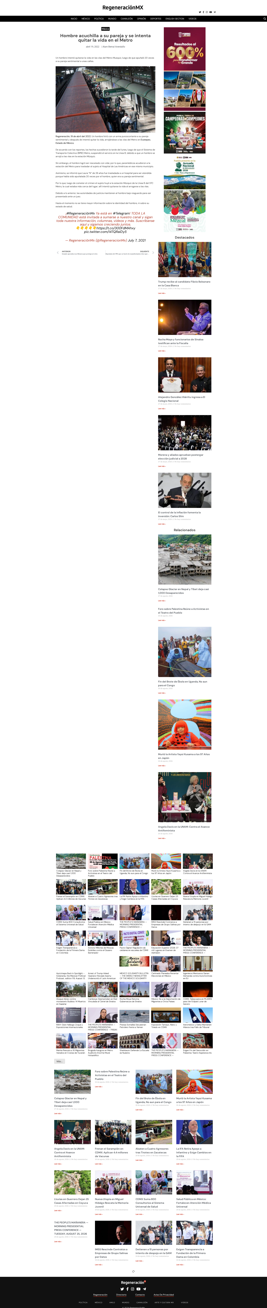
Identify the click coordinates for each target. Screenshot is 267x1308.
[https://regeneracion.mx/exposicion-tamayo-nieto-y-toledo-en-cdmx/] (165, 1017)
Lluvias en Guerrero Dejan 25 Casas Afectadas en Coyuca (164, 897)
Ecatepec (145, 139)
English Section (175, 18)
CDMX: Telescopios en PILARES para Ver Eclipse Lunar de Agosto (197, 1001)
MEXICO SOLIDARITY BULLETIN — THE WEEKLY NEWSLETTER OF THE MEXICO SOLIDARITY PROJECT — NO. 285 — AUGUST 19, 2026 (134, 975)
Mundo (112, 18)
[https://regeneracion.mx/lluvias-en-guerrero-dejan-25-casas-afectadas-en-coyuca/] (165, 889)
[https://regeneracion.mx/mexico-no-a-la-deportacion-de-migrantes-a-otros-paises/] (165, 992)
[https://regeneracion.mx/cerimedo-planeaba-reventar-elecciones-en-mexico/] (165, 966)
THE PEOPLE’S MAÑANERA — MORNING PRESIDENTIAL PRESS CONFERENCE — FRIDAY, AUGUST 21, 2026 (102, 1027)
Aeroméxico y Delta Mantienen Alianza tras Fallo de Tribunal (197, 1026)
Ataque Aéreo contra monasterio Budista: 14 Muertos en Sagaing (71, 1001)
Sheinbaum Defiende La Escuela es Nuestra (134, 1051)
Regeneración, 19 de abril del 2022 (73, 136)
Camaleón (127, 18)
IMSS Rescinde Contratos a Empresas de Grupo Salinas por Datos (166, 924)
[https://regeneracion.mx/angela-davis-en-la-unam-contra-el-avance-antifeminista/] (197, 864)
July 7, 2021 (137, 240)
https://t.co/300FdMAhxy (116, 228)
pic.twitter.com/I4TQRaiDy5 (105, 232)
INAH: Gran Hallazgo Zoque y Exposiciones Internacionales (69, 1026)
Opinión (141, 18)
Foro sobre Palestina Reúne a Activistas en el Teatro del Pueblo (101, 873)
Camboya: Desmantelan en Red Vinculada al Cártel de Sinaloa (102, 1000)
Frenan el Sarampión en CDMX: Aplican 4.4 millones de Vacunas (71, 897)
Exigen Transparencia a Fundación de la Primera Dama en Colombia (70, 950)
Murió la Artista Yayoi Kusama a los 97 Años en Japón (165, 872)
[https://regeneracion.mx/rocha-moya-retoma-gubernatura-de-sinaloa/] (133, 992)
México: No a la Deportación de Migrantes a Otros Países (165, 1000)
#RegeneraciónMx (80, 213)
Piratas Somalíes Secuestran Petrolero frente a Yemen (133, 1026)
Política (99, 18)
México (86, 18)
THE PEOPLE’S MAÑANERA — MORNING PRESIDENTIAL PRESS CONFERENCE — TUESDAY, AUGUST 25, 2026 (133, 924)
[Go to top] (261, 1302)
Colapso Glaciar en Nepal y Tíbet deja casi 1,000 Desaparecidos (68, 873)
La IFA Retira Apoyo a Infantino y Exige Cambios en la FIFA (134, 897)
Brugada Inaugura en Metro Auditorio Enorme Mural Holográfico (100, 1052)
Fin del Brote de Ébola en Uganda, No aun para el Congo (134, 872)
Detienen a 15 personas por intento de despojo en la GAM (197, 923)
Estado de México (65, 143)
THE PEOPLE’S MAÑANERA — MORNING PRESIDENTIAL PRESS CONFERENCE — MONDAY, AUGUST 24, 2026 (196, 950)
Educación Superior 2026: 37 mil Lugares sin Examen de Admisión (164, 950)
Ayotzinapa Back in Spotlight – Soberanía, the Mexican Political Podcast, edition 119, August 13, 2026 (71, 975)
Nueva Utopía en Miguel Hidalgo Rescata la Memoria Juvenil (197, 897)
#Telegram (121, 213)
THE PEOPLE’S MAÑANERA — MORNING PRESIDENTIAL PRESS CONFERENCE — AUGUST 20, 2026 (165, 1052)
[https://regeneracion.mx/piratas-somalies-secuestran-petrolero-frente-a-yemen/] (133, 1017)
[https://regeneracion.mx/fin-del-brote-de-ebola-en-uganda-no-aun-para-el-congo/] (133, 864)
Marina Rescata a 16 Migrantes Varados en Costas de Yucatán (70, 1051)
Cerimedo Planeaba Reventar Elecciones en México (165, 974)
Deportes (155, 18)
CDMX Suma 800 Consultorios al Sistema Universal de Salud (70, 923)
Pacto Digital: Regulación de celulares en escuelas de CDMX (134, 949)
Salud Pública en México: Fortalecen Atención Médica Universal (101, 924)
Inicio (74, 18)
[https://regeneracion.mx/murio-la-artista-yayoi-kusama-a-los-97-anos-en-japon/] (165, 864)
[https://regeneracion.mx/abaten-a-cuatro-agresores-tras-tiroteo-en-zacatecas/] (102, 889)
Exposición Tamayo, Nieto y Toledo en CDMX (164, 1026)
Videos (192, 18)
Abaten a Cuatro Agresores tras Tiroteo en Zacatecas (103, 897)
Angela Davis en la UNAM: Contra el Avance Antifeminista (197, 872)
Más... (60, 1061)
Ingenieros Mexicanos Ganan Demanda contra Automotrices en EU (197, 975)
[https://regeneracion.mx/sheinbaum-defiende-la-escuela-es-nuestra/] (133, 1043)
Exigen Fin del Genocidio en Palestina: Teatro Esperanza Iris (197, 1051)
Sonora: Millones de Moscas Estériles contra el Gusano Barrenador (101, 950)
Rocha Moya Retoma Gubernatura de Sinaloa (131, 1000)
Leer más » (162, 293)
